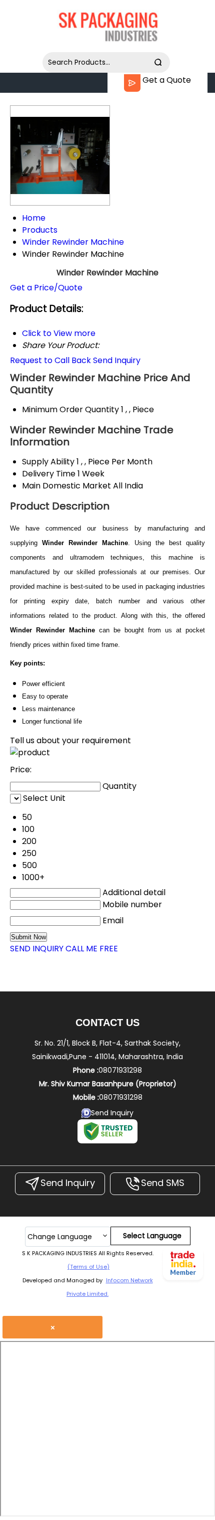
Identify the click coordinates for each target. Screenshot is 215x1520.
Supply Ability (48, 461)
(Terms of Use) (89, 1267)
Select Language (152, 1236)
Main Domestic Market (66, 485)
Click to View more (59, 333)
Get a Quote (165, 80)
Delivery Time (49, 473)
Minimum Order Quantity (70, 409)
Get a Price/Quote (46, 287)
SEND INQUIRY (37, 948)
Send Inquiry (116, 360)
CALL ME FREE (92, 948)
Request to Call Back (50, 360)
